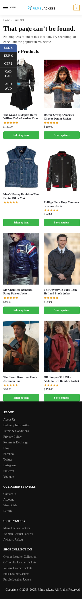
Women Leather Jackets (18, 533)
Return (7, 511)
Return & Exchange (15, 442)
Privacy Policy (12, 436)
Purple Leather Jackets (17, 579)
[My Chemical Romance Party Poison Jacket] (21, 259)
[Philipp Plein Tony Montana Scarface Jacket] (62, 171)
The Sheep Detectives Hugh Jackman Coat (20, 379)
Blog (6, 448)
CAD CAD (11, 74)
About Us (9, 419)
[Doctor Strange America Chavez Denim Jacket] (62, 84)
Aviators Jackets (13, 539)
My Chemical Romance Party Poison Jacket (18, 291)
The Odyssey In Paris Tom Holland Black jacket (60, 291)
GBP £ (10, 63)
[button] (76, 8)
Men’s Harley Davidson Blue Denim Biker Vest (21, 196)
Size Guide (10, 505)
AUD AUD (11, 86)
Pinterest (8, 471)
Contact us (9, 494)
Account (8, 499)
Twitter (7, 459)
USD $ (10, 47)
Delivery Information (16, 425)
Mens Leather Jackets (16, 528)
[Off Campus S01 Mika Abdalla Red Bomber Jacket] (62, 346)
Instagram (9, 465)
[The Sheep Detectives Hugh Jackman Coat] (21, 346)
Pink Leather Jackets (16, 573)
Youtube (8, 476)
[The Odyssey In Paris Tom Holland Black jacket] (62, 259)
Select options (21, 135)
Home (6, 20)
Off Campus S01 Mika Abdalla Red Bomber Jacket (61, 379)
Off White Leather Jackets (19, 562)
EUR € (10, 55)
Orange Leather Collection (20, 556)
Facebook (9, 454)
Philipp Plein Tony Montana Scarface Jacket (61, 204)
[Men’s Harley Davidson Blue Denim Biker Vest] (21, 167)
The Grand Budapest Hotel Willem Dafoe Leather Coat (20, 116)
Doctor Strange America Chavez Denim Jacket (59, 116)
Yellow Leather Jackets (17, 568)
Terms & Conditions (16, 431)
